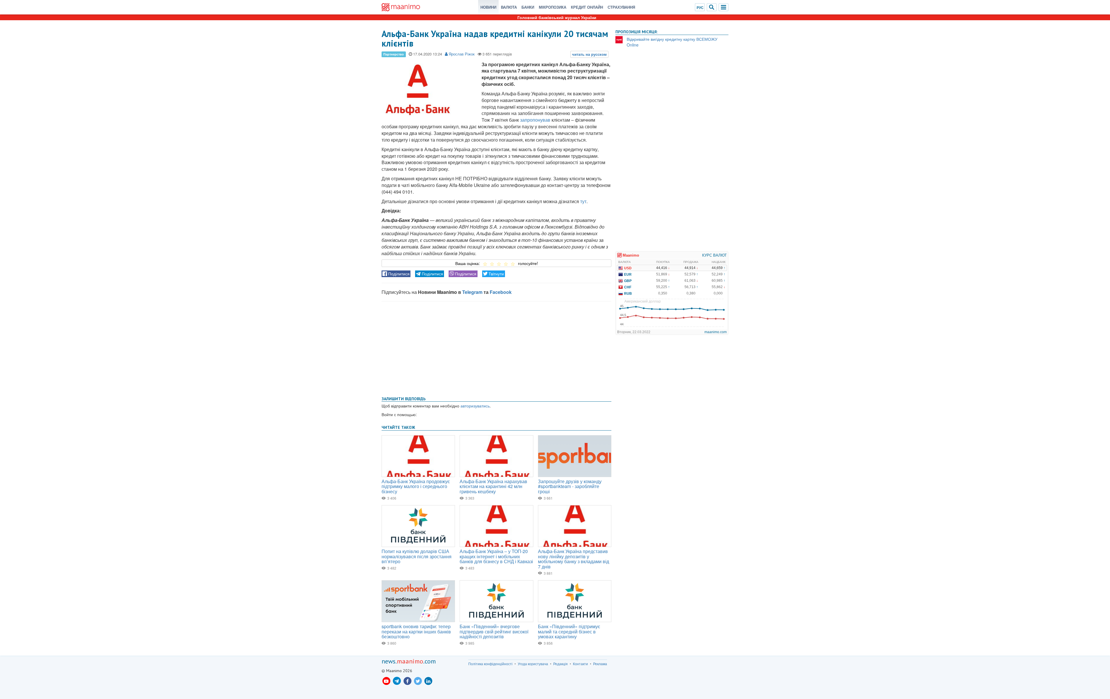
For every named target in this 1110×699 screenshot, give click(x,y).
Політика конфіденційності (490, 663)
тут (583, 201)
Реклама (600, 663)
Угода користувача (533, 663)
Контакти (580, 663)
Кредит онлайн (587, 7)
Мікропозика (552, 7)
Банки (527, 7)
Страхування (621, 7)
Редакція (560, 663)
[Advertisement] (496, 347)
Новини (488, 7)
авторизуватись (475, 406)
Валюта (509, 7)
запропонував (535, 119)
